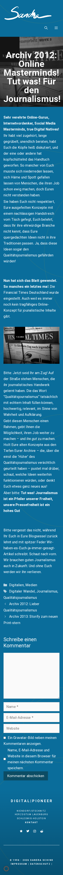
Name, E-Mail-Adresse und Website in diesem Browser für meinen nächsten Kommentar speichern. (32, 759)
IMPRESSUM (19, 864)
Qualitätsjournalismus (20, 597)
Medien (31, 585)
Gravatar (19, 738)
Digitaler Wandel (22, 591)
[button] (46, 28)
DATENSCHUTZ (40, 864)
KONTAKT (31, 822)
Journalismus (46, 591)
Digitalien (16, 585)
